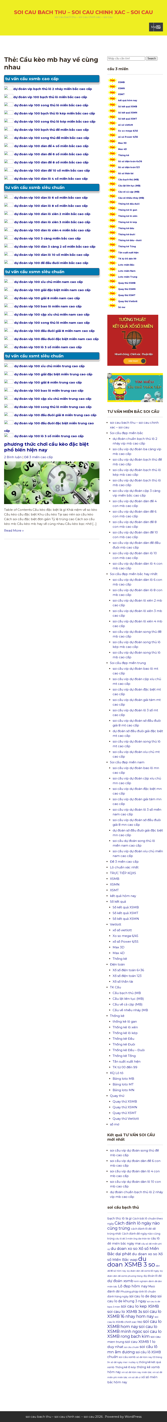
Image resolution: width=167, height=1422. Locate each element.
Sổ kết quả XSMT (127, 118)
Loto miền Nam (126, 271)
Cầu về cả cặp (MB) (128, 192)
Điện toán (117, 964)
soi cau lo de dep (143, 1296)
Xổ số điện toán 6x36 (130, 161)
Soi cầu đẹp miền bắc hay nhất (133, 574)
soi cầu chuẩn (131, 1347)
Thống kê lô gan (127, 210)
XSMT (121, 94)
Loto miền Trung (127, 277)
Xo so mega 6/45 (128, 131)
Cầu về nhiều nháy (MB (130, 1010)
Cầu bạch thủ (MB (127, 993)
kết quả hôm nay (127, 100)
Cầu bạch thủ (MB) (128, 179)
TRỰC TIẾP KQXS (123, 873)
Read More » (14, 530)
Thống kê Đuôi (126, 234)
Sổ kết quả (118, 901)
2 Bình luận (13, 457)
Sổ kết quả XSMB (127, 106)
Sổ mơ (121, 307)
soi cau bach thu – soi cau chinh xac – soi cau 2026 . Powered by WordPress (84, 1417)
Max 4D (122, 149)
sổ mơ (114, 1124)
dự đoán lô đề (152, 1275)
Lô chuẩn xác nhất (124, 867)
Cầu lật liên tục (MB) (129, 185)
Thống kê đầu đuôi (129, 204)
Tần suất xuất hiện (128, 252)
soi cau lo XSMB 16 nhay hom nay (134, 1314)
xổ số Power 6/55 (128, 137)
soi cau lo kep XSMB (140, 1306)
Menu (156, 27)
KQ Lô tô (116, 1073)
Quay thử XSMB (126, 283)
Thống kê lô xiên (127, 216)
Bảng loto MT (123, 1084)
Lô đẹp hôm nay (132, 1286)
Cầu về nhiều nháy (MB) (131, 198)
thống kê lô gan (125, 1021)
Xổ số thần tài (125, 173)
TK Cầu (115, 987)
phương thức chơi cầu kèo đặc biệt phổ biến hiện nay (46, 447)
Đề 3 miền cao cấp (38, 457)
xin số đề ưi (134, 1377)
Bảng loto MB (123, 1079)
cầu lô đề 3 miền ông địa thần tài (132, 1238)
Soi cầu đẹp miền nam (127, 762)
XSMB (121, 82)
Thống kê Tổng (127, 246)
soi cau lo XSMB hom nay (134, 1324)
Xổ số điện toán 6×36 (128, 970)
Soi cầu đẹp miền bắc (126, 433)
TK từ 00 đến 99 (127, 258)
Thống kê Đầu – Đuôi (130, 240)
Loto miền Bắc (126, 265)
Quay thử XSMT (126, 295)
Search (151, 58)
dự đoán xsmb (120, 1281)
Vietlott (115, 924)
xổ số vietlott (125, 125)
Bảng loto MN (123, 1090)
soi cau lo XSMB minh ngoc (132, 1329)
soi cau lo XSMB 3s (124, 1311)
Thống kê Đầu (126, 228)
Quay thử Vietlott (127, 301)
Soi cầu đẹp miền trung (128, 663)
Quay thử (117, 1096)
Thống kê (123, 155)
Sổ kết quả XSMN (127, 112)
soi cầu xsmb (127, 1357)
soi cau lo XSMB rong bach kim (134, 1334)
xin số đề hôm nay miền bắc (137, 1372)
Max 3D (122, 143)
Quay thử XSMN (126, 289)
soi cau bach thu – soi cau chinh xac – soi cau (83, 12)
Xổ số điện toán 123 (129, 167)
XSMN (121, 88)
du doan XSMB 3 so (131, 1261)
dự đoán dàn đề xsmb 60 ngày (143, 1271)
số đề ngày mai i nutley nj (124, 1362)
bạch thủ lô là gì (119, 1218)
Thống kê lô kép (127, 222)
